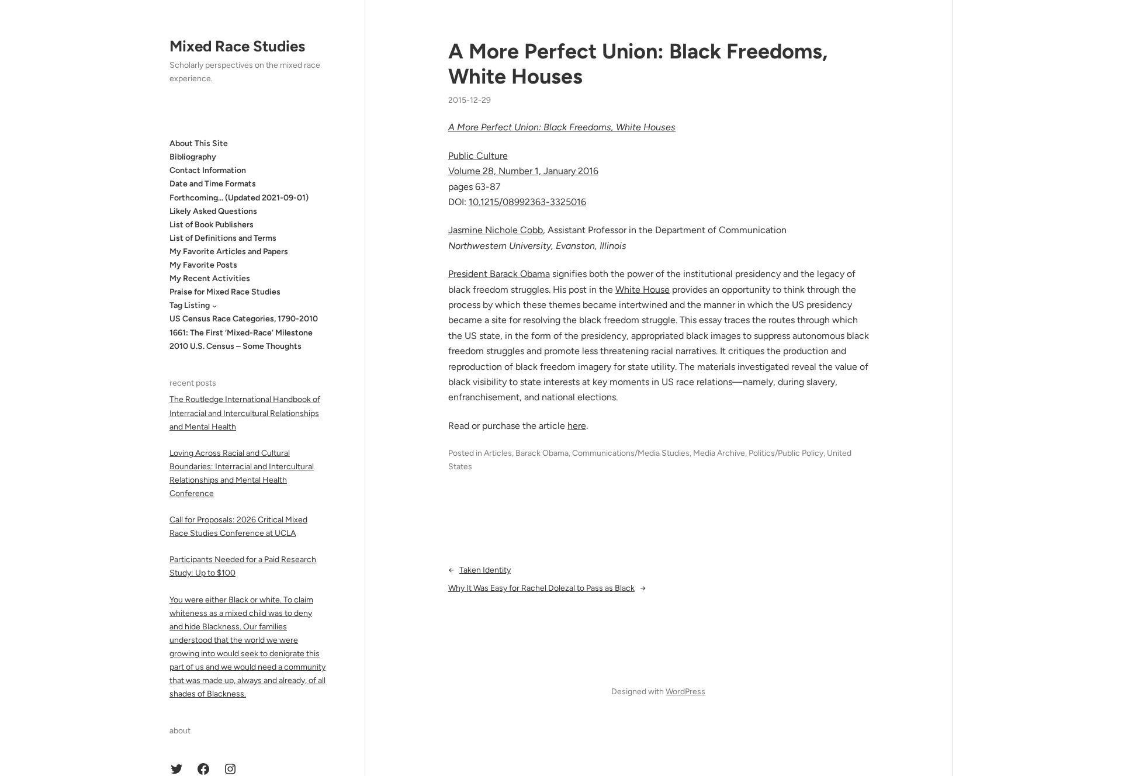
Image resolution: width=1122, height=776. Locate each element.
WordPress (685, 692)
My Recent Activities (209, 278)
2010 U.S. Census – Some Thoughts (235, 346)
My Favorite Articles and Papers (228, 252)
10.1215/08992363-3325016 (527, 201)
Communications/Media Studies (631, 453)
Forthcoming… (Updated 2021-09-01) (239, 198)
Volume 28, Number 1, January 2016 (523, 170)
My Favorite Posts (203, 265)
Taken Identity (485, 570)
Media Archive (719, 453)
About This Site (198, 143)
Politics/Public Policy (786, 453)
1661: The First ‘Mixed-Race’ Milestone (241, 333)
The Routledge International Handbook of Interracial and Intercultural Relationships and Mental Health (244, 412)
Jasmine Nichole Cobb (495, 229)
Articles (498, 453)
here (576, 425)
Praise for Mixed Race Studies (224, 292)
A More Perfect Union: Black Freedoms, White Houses (637, 64)
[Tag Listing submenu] (214, 305)
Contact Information (207, 170)
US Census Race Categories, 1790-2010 (243, 319)
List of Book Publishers (211, 225)
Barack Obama (542, 453)
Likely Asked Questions (213, 211)
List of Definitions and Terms (222, 238)
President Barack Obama (499, 273)
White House (642, 289)
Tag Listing (189, 305)
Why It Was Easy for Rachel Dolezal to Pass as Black (541, 588)
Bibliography (192, 157)
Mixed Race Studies (237, 46)
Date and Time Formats (212, 184)
